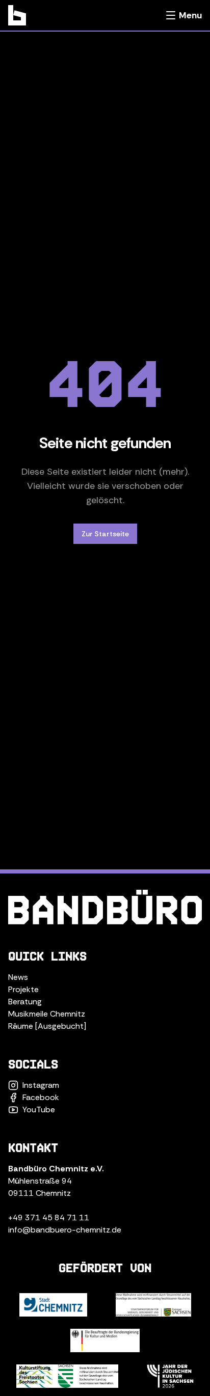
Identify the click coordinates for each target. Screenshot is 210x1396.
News (18, 977)
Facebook (40, 1097)
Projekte (23, 989)
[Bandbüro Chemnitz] (17, 15)
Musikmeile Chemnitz (46, 1013)
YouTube (38, 1109)
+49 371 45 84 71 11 (48, 1217)
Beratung (25, 1001)
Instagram (40, 1085)
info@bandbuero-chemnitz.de (64, 1229)
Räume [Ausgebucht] (47, 1026)
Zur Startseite (105, 533)
